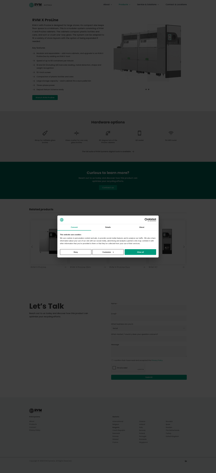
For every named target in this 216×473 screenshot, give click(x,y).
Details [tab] (108, 227)
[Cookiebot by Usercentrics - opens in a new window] (146, 220)
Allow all (140, 252)
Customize (106, 252)
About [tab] (141, 227)
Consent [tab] (74, 227)
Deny (76, 252)
